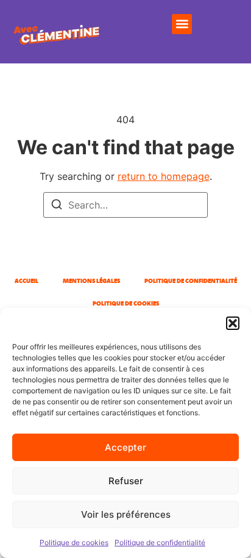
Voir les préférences (126, 514)
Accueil (26, 281)
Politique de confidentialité (160, 542)
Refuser (125, 481)
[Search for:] (125, 205)
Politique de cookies (74, 542)
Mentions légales (91, 281)
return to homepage (164, 176)
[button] (233, 323)
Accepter (125, 447)
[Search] (56, 206)
